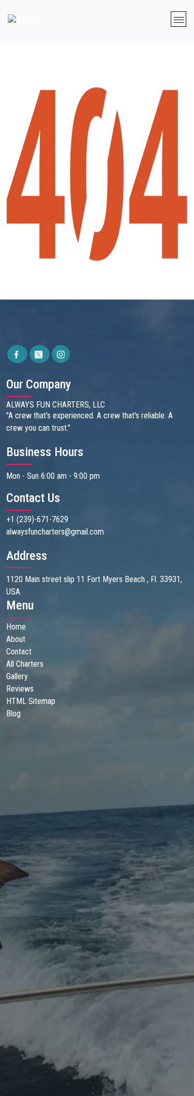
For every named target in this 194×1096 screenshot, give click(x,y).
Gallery (17, 676)
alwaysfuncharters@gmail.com (55, 532)
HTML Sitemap (30, 701)
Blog (13, 713)
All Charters (24, 664)
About (15, 639)
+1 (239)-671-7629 (37, 519)
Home (16, 627)
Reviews (20, 689)
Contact (19, 651)
